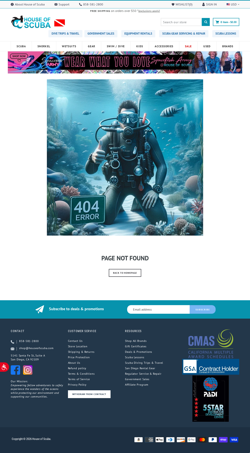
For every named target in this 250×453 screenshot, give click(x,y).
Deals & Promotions (138, 352)
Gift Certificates (135, 346)
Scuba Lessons (134, 357)
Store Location (78, 346)
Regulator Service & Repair (143, 373)
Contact (18, 331)
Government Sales (137, 379)
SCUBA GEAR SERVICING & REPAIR (183, 33)
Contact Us (75, 341)
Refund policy (77, 368)
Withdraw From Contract (89, 394)
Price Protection (79, 357)
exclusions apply (149, 11)
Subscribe (203, 309)
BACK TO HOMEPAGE (125, 272)
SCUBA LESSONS (225, 33)
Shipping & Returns (81, 352)
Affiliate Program (136, 384)
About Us (74, 363)
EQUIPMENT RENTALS (138, 33)
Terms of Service (79, 379)
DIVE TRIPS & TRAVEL (65, 33)
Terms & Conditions (81, 373)
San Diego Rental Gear (140, 368)
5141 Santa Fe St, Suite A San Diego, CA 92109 (28, 357)
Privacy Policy (77, 384)
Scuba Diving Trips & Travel (144, 363)
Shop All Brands (136, 341)
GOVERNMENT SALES (101, 33)
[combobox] (181, 22)
